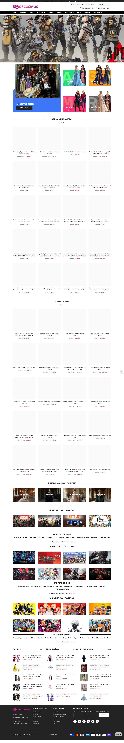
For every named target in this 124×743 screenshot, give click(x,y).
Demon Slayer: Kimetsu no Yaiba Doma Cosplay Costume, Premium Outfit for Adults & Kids (99, 255)
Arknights (102, 586)
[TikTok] (88, 721)
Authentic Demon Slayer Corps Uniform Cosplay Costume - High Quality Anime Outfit (33, 685)
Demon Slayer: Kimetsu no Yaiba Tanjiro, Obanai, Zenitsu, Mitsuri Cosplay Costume (75, 254)
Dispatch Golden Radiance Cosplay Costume (100, 368)
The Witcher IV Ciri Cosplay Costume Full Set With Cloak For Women (74, 368)
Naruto (40, 638)
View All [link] (41, 649)
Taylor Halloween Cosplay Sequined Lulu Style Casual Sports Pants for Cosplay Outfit (49, 221)
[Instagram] (79, 721)
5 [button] (65, 59)
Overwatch (79, 586)
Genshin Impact (36, 586)
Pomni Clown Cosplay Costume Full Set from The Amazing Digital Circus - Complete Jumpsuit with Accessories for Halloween (33, 656)
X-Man (25, 538)
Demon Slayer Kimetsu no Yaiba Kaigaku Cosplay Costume (49, 288)
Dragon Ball (67, 638)
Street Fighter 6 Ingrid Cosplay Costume (24, 367)
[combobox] (103, 4)
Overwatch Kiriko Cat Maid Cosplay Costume (100, 334)
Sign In (109, 8)
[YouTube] (92, 721)
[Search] (104, 4)
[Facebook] (75, 721)
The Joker (41, 538)
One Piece (107, 638)
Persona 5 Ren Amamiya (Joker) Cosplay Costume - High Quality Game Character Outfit (33, 695)
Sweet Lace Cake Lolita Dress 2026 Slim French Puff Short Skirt (49, 186)
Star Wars (33, 538)
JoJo (26, 638)
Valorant (59, 586)
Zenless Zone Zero (91, 586)
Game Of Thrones (83, 538)
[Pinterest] (84, 721)
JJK (60, 638)
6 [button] (67, 59)
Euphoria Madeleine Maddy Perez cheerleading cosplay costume (100, 220)
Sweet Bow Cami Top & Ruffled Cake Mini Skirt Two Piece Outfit (75, 186)
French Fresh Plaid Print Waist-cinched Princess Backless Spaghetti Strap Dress (74, 220)
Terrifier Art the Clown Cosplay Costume (74, 152)
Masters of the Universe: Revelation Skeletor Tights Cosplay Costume (24, 436)
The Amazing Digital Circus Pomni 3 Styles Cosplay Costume (24, 152)
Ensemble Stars (97, 638)
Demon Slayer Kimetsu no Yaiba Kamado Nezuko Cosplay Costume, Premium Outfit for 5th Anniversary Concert (24, 289)
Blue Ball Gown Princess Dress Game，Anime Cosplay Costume (100, 695)
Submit (103, 715)
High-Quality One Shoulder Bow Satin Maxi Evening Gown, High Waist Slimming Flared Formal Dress (49, 255)
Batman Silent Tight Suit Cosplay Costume (49, 436)
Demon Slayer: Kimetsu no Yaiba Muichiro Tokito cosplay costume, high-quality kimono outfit (75, 289)
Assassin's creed (23, 586)
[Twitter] (97, 721)
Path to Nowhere (48, 586)
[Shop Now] (37, 88)
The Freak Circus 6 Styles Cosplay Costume (49, 152)
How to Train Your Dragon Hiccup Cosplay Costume (24, 402)
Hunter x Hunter (85, 638)
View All (62, 122)
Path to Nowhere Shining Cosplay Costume (75, 334)
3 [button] (60, 59)
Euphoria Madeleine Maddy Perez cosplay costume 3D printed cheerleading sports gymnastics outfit (24, 255)
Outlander (94, 538)
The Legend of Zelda (62, 589)
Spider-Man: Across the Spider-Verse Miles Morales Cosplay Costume (75, 470)
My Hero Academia (51, 638)
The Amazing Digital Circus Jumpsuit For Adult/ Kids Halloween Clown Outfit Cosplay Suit (100, 153)
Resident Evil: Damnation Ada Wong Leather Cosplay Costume (49, 470)
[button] (1, 38)
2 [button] (58, 59)
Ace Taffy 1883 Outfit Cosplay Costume (100, 469)
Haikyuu (75, 638)
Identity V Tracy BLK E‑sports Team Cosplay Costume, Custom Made (24, 334)
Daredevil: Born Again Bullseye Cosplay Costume (49, 368)
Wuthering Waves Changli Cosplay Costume (49, 334)
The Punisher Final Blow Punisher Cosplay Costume (75, 436)
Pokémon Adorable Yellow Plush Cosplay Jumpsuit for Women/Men (32, 666)
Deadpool (50, 538)
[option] (62, 38)
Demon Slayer (18, 638)
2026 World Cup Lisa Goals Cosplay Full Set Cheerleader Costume (100, 186)
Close (110, 1)
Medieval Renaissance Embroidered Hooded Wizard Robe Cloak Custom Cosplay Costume (99, 656)
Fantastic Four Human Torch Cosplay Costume (100, 402)
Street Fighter (70, 538)
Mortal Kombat (69, 586)
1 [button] (56, 59)
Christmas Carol (105, 538)
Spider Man (17, 538)
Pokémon (33, 638)
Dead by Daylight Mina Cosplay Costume (49, 401)
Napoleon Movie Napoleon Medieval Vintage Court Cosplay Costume (99, 666)
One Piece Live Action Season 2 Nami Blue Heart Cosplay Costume (24, 220)
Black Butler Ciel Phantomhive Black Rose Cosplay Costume (24, 470)
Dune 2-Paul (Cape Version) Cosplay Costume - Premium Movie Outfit (32, 675)
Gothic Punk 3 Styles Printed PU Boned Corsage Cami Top (24, 186)
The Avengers (59, 538)
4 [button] (63, 59)
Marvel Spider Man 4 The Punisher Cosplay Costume (74, 402)
